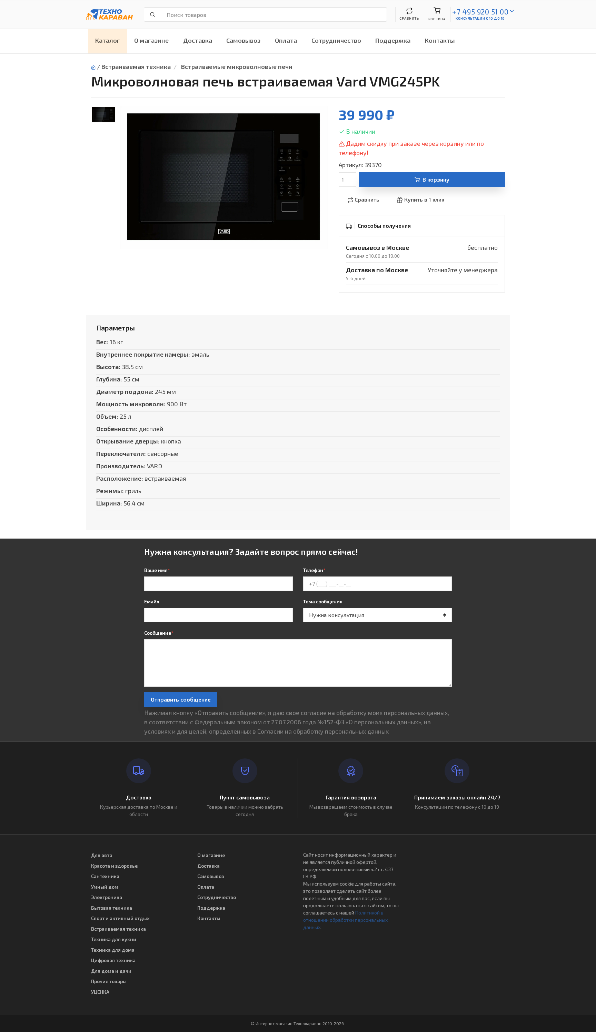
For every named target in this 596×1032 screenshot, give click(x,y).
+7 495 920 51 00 (480, 11)
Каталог (107, 40)
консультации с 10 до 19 (480, 18)
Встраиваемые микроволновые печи (236, 66)
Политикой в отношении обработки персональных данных (345, 920)
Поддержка (392, 40)
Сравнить (367, 199)
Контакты (440, 40)
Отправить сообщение (181, 699)
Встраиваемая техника (136, 66)
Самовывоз (243, 40)
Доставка (197, 40)
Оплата (286, 40)
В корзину (436, 179)
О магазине (151, 40)
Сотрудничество (336, 40)
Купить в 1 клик (424, 199)
